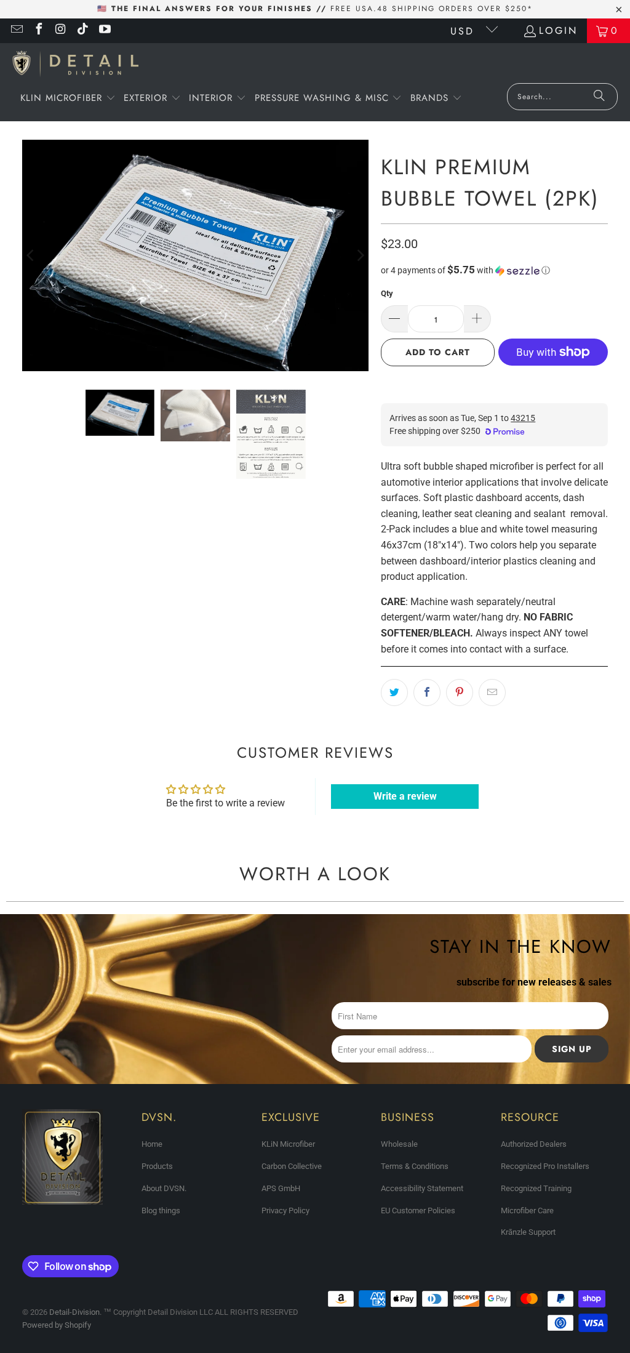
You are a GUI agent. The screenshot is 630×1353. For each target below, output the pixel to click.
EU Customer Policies (418, 1210)
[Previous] (31, 255)
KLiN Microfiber (288, 1144)
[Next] (359, 255)
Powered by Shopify (56, 1325)
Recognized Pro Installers (545, 1166)
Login (558, 30)
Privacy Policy (285, 1210)
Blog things (161, 1210)
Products (157, 1166)
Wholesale (399, 1144)
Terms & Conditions (415, 1166)
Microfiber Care (527, 1210)
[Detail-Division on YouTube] (104, 30)
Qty (387, 293)
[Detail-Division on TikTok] (82, 30)
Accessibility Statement (422, 1188)
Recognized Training (536, 1188)
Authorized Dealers (534, 1144)
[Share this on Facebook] (427, 692)
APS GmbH (280, 1188)
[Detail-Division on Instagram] (60, 30)
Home (152, 1144)
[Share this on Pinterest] (459, 692)
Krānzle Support (528, 1232)
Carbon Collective (291, 1166)
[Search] (599, 96)
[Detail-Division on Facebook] (38, 30)
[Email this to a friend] (492, 692)
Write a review (405, 796)
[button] (68, 99)
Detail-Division (74, 1312)
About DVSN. (164, 1188)
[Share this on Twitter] (394, 692)
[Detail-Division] (75, 66)
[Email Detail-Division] (16, 30)
